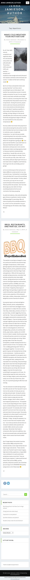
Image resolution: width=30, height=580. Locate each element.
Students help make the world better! (13, 520)
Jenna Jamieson (11, 39)
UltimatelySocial (15, 579)
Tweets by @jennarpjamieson (11, 564)
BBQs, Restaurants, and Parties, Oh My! (15, 225)
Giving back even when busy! (10, 511)
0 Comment (17, 42)
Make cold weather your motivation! (15, 36)
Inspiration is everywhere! (10, 514)
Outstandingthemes (15, 574)
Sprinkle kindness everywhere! (11, 517)
